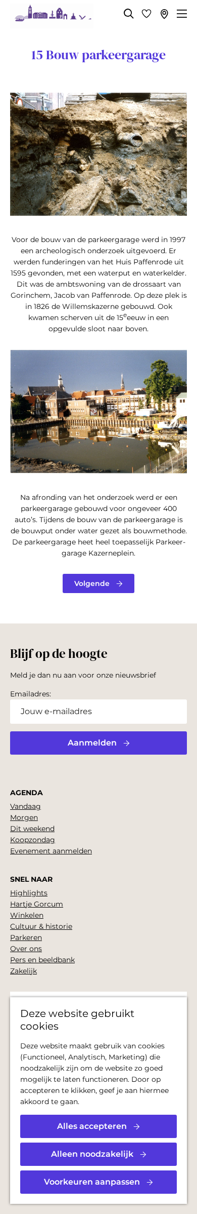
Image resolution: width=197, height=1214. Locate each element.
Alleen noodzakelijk (92, 1154)
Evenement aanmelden (51, 850)
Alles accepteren (92, 1126)
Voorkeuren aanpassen (92, 1182)
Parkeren (26, 937)
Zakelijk (23, 970)
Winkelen (26, 915)
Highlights (28, 892)
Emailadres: (30, 693)
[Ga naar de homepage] (51, 16)
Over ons (26, 948)
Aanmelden (92, 743)
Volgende (92, 583)
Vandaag (25, 806)
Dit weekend (32, 828)
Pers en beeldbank (42, 959)
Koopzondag (32, 839)
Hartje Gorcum (36, 904)
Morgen (24, 817)
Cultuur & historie (41, 926)
